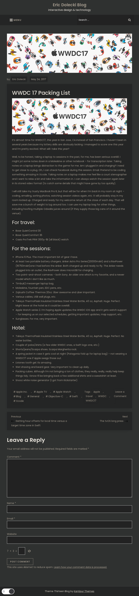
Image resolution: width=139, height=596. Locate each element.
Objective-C (55, 396)
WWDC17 (91, 400)
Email (11, 518)
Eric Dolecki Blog (69, 5)
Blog (18, 396)
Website (12, 534)
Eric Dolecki (19, 79)
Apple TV (41, 391)
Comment (14, 457)
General (34, 396)
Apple (96, 391)
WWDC (102, 396)
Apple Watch (63, 391)
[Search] (129, 20)
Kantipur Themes (84, 591)
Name (11, 503)
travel (89, 396)
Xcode (20, 401)
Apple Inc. (21, 391)
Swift (75, 396)
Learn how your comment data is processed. (80, 567)
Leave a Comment (120, 396)
